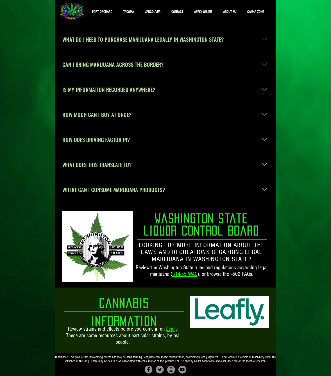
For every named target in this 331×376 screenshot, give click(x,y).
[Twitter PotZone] (160, 370)
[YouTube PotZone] (182, 370)
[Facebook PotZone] (148, 370)
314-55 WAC (184, 274)
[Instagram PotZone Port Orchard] (171, 370)
